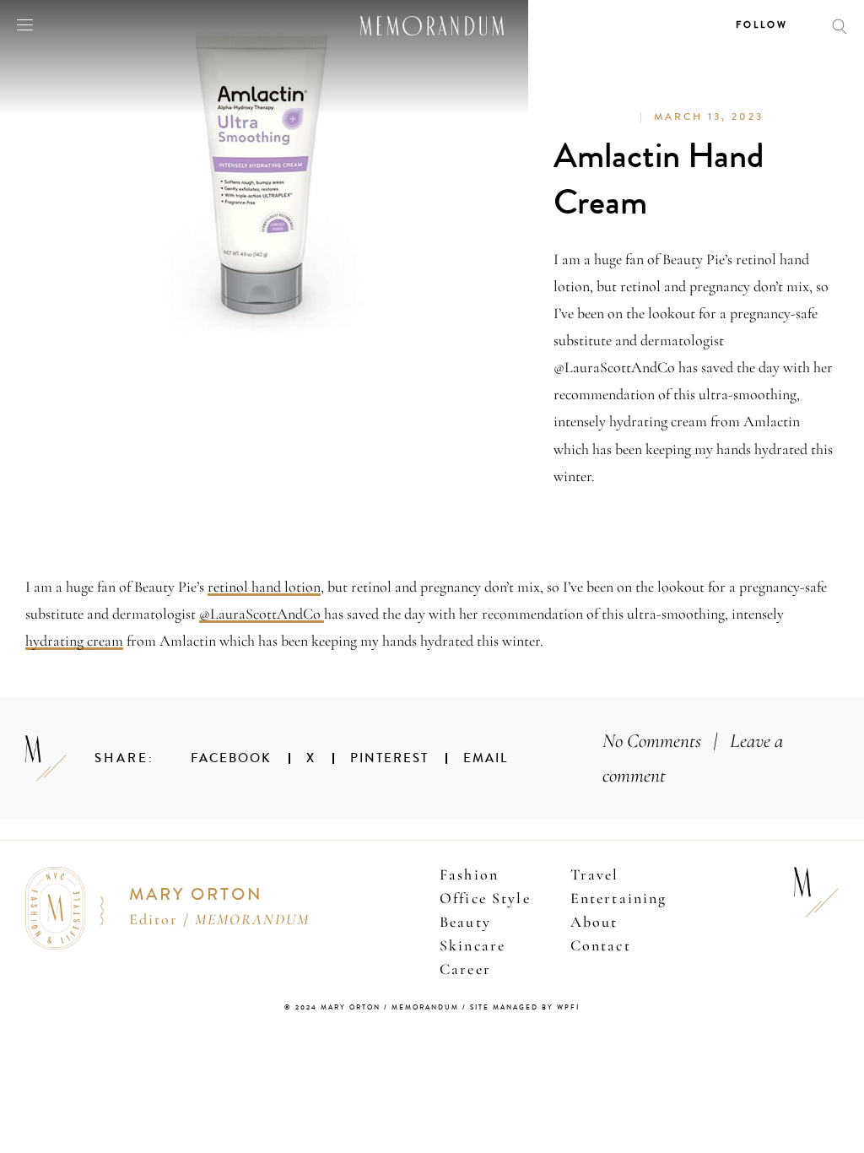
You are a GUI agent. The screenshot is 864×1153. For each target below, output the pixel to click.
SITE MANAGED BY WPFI (525, 1007)
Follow (762, 25)
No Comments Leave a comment (692, 758)
